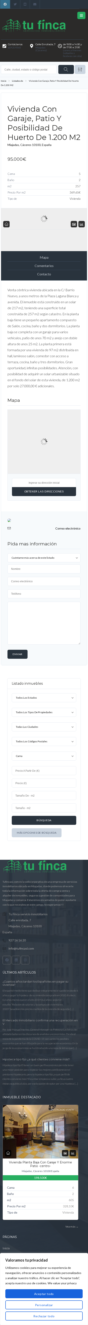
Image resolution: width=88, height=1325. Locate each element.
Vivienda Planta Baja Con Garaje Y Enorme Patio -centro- (40, 1164)
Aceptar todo (44, 1294)
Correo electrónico (68, 528)
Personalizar (44, 1305)
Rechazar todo (43, 1316)
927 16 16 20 (17, 940)
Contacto (44, 274)
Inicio (3, 81)
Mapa (44, 257)
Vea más (71, 1226)
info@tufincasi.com (21, 948)
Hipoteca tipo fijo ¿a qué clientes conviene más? (36, 1059)
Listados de (17, 81)
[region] (44, 1289)
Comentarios (44, 266)
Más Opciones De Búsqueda (36, 832)
